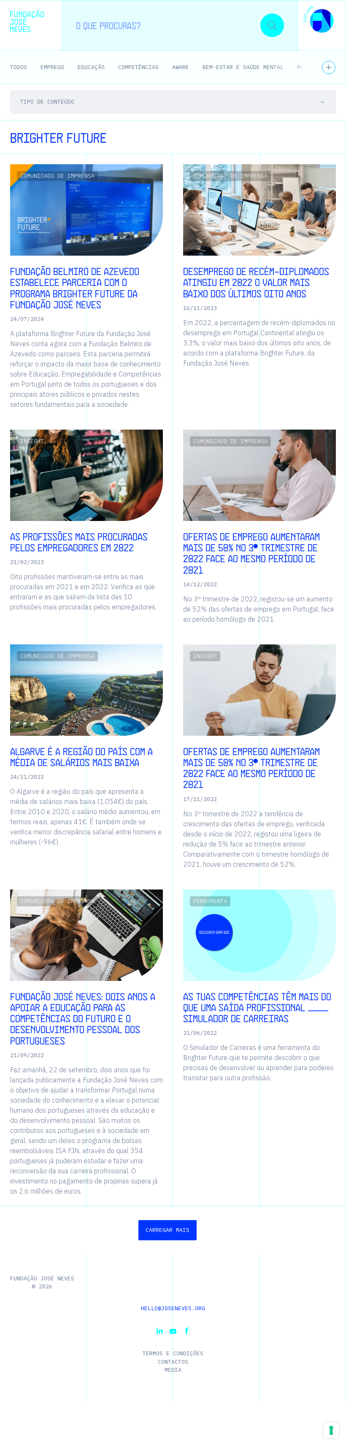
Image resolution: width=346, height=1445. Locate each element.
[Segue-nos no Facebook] (186, 1331)
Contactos (173, 1361)
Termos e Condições (173, 1353)
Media (173, 1369)
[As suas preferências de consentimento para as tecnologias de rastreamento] (331, 1430)
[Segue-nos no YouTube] (173, 1331)
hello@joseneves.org (173, 1308)
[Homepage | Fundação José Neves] (27, 21)
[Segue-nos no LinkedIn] (159, 1331)
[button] (318, 20)
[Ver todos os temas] (328, 67)
